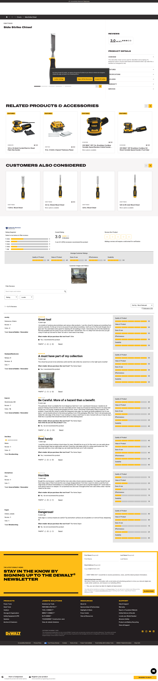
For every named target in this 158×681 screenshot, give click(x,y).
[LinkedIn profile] (153, 631)
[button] (131, 38)
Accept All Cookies (100, 79)
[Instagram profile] (146, 631)
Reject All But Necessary (85, 79)
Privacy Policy (111, 589)
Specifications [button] (114, 74)
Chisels (19, 17)
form (85, 590)
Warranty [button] (112, 84)
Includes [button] (112, 79)
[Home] (7, 17)
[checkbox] (85, 574)
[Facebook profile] (142, 631)
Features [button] (112, 69)
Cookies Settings (58, 79)
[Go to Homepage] (13, 633)
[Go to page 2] (44, 86)
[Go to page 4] (59, 86)
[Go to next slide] (100, 86)
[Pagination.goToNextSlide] (150, 165)
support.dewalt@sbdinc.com (103, 590)
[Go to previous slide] (96, 86)
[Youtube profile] (149, 631)
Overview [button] (112, 57)
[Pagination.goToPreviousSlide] (146, 165)
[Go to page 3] (51, 86)
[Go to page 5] (68, 86)
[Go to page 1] (37, 86)
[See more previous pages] (12, 17)
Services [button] (111, 89)
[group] (14, 678)
